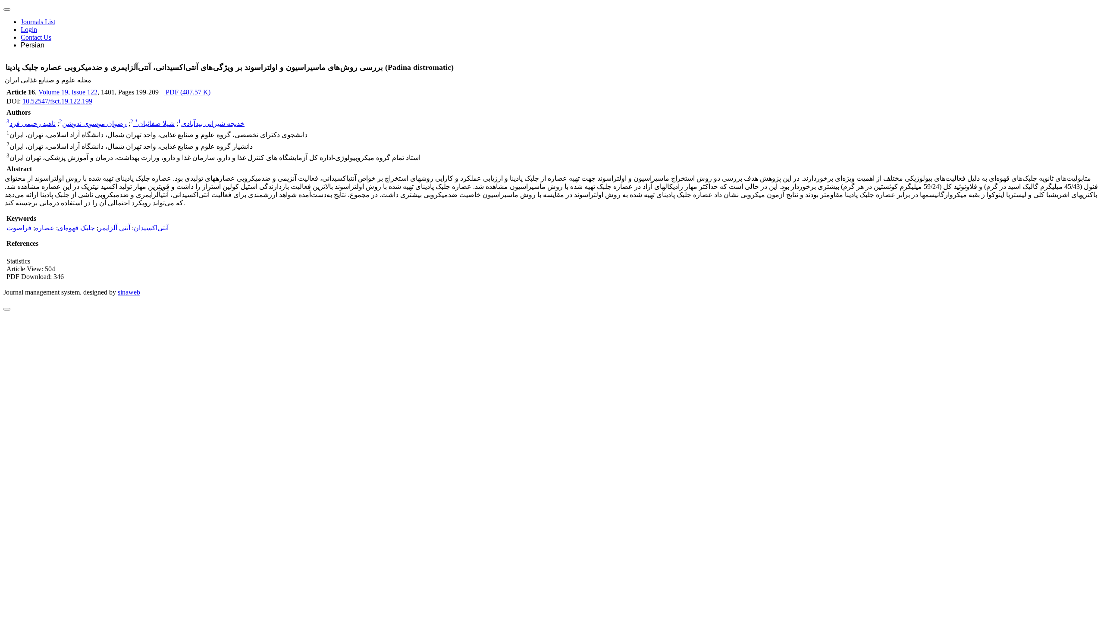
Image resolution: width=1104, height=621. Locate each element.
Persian (32, 45)
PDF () (187, 92)
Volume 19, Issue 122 (67, 92)
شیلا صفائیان (155, 123)
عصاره (44, 228)
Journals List (38, 21)
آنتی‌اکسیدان (151, 228)
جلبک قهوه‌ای (76, 228)
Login (29, 29)
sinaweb (129, 292)
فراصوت (18, 228)
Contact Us (36, 37)
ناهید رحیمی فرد (32, 123)
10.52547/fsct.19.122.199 (57, 101)
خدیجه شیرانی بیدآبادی (213, 123)
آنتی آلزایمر (114, 228)
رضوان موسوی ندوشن (94, 123)
